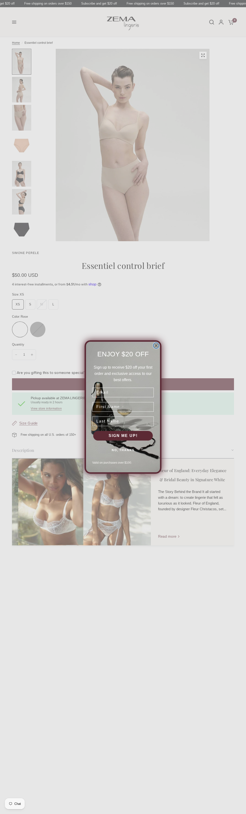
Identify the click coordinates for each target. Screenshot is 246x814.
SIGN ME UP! (123, 436)
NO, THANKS (123, 450)
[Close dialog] (156, 345)
